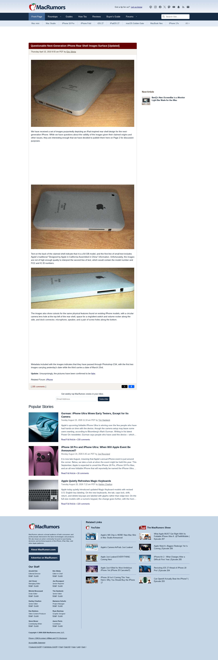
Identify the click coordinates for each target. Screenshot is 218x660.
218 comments (83, 439)
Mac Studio (51, 23)
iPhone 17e (174, 23)
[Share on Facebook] (131, 386)
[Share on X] (125, 386)
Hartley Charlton (105, 484)
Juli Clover (33, 581)
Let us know (136, 7)
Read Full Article (68, 439)
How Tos (82, 16)
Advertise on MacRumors (44, 557)
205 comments (38, 386)
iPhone (49, 379)
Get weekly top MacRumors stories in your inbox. (82, 394)
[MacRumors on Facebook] (160, 7)
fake (93, 373)
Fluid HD (67, 647)
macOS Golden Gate (135, 23)
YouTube (95, 527)
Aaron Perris (57, 621)
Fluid (61, 647)
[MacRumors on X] (164, 7)
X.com (36, 576)
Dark (83, 647)
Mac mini (35, 23)
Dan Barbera (33, 611)
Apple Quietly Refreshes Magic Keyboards (86, 481)
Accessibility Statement (37, 643)
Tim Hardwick (104, 420)
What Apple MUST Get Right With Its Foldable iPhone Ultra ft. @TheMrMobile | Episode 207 (171, 536)
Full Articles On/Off (50, 647)
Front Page (36, 16)
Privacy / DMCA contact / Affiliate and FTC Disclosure (48, 638)
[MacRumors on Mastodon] (169, 7)
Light (78, 647)
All (188, 23)
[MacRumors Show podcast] (150, 7)
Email (30, 576)
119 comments (83, 504)
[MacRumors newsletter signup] (188, 7)
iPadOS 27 (114, 23)
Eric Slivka (71, 52)
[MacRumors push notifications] (178, 7)
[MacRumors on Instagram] (155, 7)
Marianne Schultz (59, 601)
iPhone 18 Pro (68, 23)
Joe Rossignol (104, 454)
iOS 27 (101, 23)
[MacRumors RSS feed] (183, 7)
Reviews (96, 16)
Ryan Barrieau (58, 611)
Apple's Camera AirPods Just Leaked (117, 547)
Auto (74, 647)
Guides (69, 16)
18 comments (83, 473)
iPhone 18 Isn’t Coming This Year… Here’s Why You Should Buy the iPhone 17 (118, 580)
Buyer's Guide (113, 16)
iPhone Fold (86, 23)
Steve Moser (33, 621)
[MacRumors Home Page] (47, 7)
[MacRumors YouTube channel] (173, 7)
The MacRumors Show (159, 527)
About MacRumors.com (43, 549)
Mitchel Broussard (36, 591)
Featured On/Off (35, 647)
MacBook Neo (156, 23)
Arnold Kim (33, 571)
